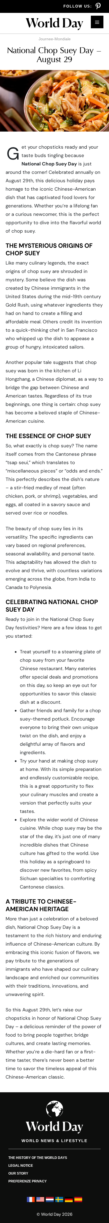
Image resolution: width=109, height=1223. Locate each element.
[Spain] (78, 1202)
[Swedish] (59, 1202)
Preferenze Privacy (27, 1181)
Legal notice (20, 1166)
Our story (18, 1173)
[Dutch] (50, 1202)
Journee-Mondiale (55, 39)
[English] (40, 1202)
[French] (31, 1202)
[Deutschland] (69, 1202)
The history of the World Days (37, 1158)
